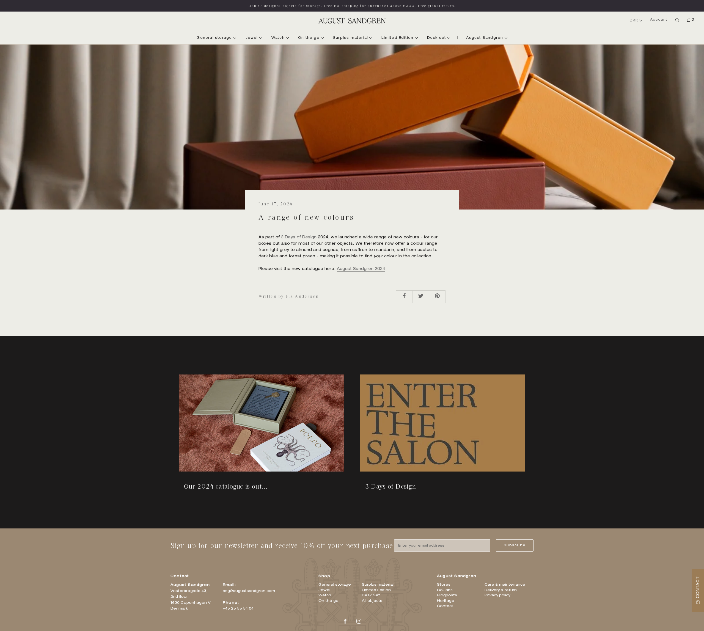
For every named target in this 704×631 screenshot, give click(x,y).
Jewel (252, 38)
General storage (215, 38)
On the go (309, 38)
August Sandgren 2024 (361, 269)
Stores (443, 585)
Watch (278, 38)
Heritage (445, 601)
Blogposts (447, 595)
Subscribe (515, 545)
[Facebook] (345, 622)
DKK (634, 20)
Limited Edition (398, 38)
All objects (372, 601)
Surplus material (351, 38)
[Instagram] (358, 622)
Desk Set (371, 595)
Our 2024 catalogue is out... (226, 486)
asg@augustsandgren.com (249, 591)
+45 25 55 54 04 (238, 609)
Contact (445, 606)
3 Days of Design (299, 237)
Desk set (437, 38)
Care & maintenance (505, 585)
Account (658, 19)
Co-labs (445, 590)
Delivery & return (501, 590)
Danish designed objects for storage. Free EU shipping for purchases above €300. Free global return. (352, 5)
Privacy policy (497, 595)
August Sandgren (485, 38)
